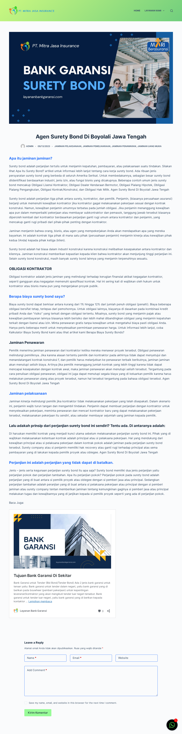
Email (77, 658)
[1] (172, 727)
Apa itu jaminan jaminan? (30, 158)
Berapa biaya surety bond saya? (37, 296)
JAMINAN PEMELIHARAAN (96, 146)
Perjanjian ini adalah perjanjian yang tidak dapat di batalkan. (61, 462)
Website (123, 658)
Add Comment (37, 670)
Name (31, 658)
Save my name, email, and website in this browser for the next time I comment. (73, 702)
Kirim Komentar (38, 712)
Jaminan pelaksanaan (28, 393)
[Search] (171, 10)
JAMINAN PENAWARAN (124, 146)
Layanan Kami (153, 10)
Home (137, 10)
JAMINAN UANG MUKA (149, 146)
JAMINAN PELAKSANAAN (67, 146)
